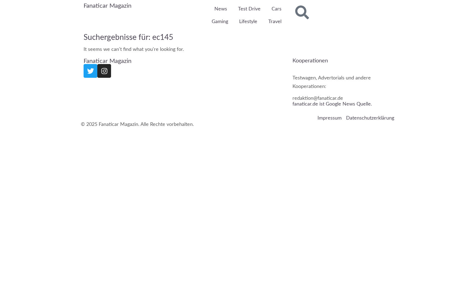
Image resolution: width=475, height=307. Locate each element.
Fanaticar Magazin (107, 6)
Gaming (220, 21)
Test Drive (249, 9)
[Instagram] (104, 71)
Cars (276, 9)
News (220, 9)
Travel (274, 21)
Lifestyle (248, 21)
